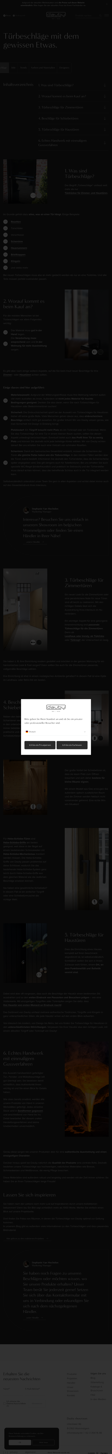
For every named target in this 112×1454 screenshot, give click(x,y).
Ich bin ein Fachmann (72, 745)
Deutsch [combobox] (32, 732)
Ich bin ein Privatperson (40, 745)
